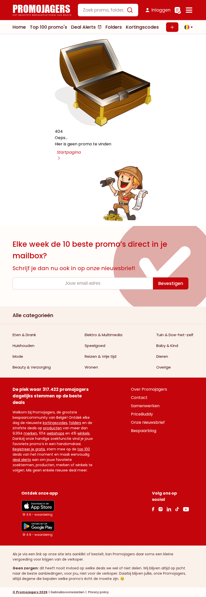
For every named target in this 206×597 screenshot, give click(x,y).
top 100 (83, 449)
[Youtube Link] (186, 509)
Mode (18, 356)
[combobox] (108, 10)
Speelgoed (95, 345)
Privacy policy (98, 592)
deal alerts (22, 459)
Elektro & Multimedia (103, 334)
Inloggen (161, 10)
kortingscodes (55, 422)
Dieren (162, 356)
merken (30, 433)
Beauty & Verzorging (32, 367)
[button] (187, 27)
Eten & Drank (24, 334)
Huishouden (23, 345)
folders (75, 422)
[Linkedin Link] (169, 509)
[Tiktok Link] (177, 509)
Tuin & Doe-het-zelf (174, 334)
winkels (83, 433)
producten (52, 428)
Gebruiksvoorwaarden (67, 592)
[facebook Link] (153, 509)
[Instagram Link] (160, 509)
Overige (163, 367)
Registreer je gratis (29, 449)
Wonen (91, 367)
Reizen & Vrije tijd (100, 356)
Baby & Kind (167, 345)
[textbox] (104, 10)
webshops (55, 433)
